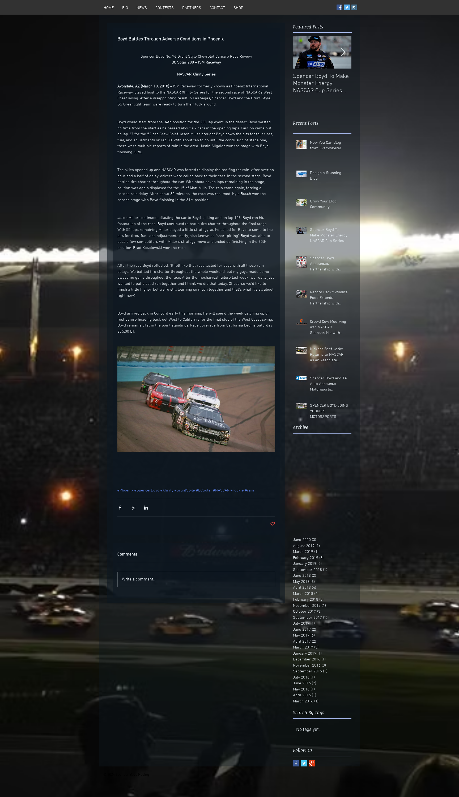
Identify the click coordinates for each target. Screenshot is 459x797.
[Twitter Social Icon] (347, 7)
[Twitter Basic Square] (304, 763)
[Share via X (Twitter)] (132, 507)
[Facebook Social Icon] (339, 7)
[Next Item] (343, 52)
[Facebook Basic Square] (296, 763)
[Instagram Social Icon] (354, 7)
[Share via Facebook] (119, 507)
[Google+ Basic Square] (312, 763)
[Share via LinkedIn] (145, 507)
